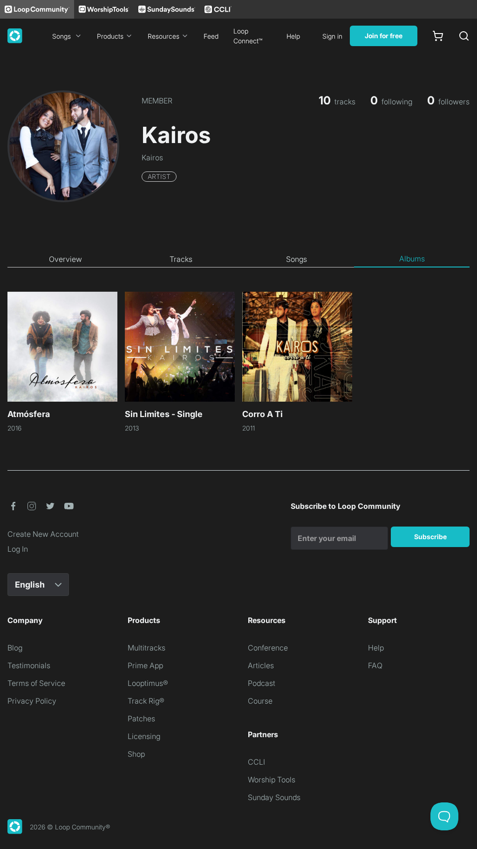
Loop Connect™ (247, 36)
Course (260, 700)
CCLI (256, 762)
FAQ (375, 665)
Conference (268, 647)
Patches (141, 718)
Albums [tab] (412, 258)
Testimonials (28, 665)
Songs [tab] (296, 259)
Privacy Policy (31, 700)
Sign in (332, 36)
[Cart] (437, 35)
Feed (211, 36)
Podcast (261, 683)
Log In (17, 549)
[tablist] (238, 259)
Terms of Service (36, 683)
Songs (61, 36)
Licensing (144, 736)
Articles (261, 665)
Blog (14, 647)
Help (293, 36)
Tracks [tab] (181, 259)
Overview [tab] (65, 259)
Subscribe (430, 537)
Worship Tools (271, 779)
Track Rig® (146, 700)
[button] (13, 506)
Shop (136, 754)
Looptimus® (148, 683)
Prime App (145, 665)
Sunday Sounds (274, 797)
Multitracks (146, 647)
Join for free (383, 36)
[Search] (464, 35)
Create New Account (43, 534)
